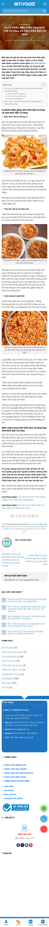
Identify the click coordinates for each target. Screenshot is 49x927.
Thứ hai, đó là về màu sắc (17, 96)
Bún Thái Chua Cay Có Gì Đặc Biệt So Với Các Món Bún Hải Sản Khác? (26, 625)
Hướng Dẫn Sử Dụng (11, 674)
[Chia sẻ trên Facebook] (16, 516)
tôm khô (18, 526)
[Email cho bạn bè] (24, 516)
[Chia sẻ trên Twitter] (20, 516)
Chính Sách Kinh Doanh (12, 652)
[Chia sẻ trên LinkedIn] (33, 516)
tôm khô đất (38, 526)
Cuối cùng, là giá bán (15, 99)
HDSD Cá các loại (9, 661)
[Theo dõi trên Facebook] (18, 845)
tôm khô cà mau (27, 526)
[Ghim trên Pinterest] (29, 516)
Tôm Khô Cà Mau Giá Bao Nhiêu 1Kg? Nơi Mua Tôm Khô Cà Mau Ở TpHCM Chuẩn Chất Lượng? (13, 560)
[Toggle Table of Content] (42, 85)
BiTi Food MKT (38, 40)
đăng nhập (18, 580)
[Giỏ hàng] (45, 4)
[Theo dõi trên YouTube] (31, 845)
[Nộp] (44, 11)
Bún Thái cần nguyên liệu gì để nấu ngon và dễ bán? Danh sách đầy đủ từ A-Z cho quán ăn (27, 609)
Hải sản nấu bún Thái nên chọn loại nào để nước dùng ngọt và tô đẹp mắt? (27, 600)
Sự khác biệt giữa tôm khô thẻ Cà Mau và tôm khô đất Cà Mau (23, 89)
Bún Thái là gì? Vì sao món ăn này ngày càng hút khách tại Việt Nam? (25, 632)
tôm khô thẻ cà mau (32, 529)
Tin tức (5, 687)
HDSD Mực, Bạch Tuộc (12, 670)
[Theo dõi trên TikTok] (22, 845)
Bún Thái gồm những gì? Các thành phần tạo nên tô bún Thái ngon (27, 617)
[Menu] (3, 4)
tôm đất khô (9, 526)
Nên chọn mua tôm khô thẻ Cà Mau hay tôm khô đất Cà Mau (23, 102)
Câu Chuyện (7, 648)
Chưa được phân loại (11, 656)
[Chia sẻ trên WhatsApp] (12, 516)
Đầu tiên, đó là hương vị (16, 94)
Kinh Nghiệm (24, 24)
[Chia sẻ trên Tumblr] (37, 516)
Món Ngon (6, 683)
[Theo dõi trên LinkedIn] (26, 845)
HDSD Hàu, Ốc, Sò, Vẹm (12, 665)
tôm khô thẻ (19, 529)
